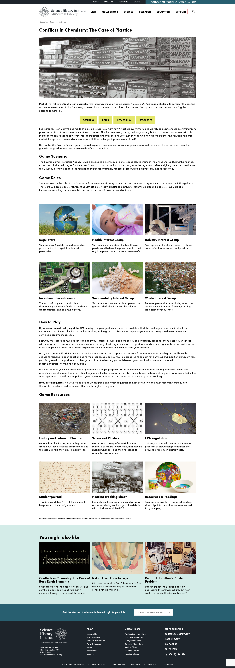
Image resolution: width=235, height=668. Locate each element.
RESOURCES (146, 120)
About (96, 2)
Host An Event (172, 639)
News (89, 647)
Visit (93, 11)
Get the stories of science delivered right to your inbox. (95, 612)
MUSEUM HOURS (132, 629)
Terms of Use (153, 664)
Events (137, 2)
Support (181, 11)
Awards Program (94, 644)
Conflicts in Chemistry (75, 104)
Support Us (171, 649)
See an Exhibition (174, 629)
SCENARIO (88, 120)
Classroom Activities (58, 22)
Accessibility (168, 664)
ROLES (105, 120)
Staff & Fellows (93, 638)
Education (163, 11)
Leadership (92, 634)
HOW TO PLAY (124, 120)
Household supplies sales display (69, 518)
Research (145, 11)
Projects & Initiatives (96, 641)
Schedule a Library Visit (177, 634)
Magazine (108, 2)
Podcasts (123, 2)
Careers (90, 654)
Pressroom (92, 651)
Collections (110, 11)
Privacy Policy (136, 664)
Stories (128, 11)
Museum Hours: (158, 2)
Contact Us (171, 644)
